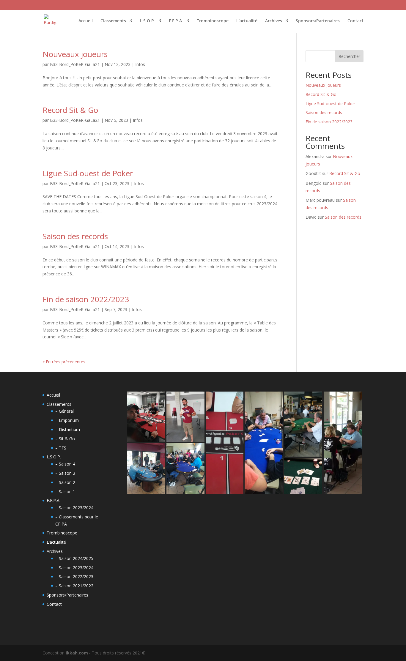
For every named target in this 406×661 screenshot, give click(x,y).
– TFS (60, 448)
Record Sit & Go (70, 110)
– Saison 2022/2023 (74, 576)
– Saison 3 (65, 473)
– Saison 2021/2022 (74, 586)
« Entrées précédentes (64, 362)
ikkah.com (76, 653)
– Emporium (67, 420)
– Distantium (67, 429)
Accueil (85, 21)
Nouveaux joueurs (75, 54)
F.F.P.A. (176, 21)
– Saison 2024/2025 (74, 558)
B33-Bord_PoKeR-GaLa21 (75, 64)
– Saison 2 (65, 482)
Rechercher (349, 56)
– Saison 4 (65, 464)
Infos (140, 64)
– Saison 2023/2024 (74, 507)
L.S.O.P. (147, 21)
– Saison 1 (65, 491)
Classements (113, 21)
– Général (64, 411)
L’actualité (246, 21)
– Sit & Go (65, 438)
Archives (273, 21)
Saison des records (75, 236)
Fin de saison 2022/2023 (86, 299)
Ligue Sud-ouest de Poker (88, 173)
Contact (355, 21)
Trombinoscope (213, 21)
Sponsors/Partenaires (318, 21)
